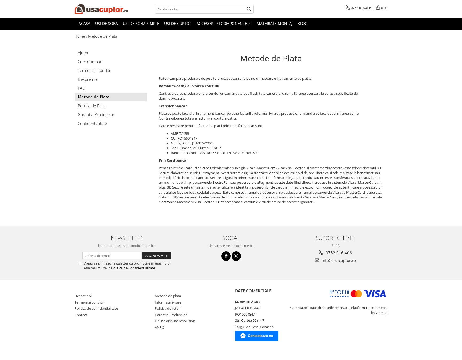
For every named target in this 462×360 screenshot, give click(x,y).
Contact (81, 314)
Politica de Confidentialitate (133, 268)
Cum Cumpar (90, 61)
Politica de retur (167, 308)
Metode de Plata (102, 36)
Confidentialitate (92, 123)
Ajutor (83, 52)
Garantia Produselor (96, 114)
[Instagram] (236, 256)
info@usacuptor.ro (338, 260)
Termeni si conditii (89, 302)
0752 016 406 (338, 252)
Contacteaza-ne (260, 336)
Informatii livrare (168, 302)
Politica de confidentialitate (96, 308)
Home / (81, 36)
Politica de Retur (92, 105)
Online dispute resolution (175, 321)
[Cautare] (249, 9)
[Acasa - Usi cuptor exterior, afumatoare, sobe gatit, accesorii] (101, 9)
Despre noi (88, 79)
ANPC (159, 327)
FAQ (81, 88)
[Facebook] (226, 256)
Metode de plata (168, 295)
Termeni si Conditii (94, 70)
